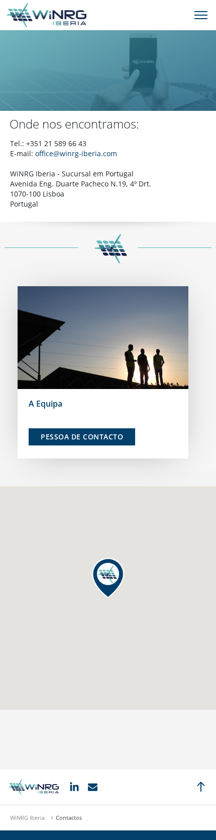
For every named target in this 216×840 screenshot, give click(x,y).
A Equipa (45, 403)
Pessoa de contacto (82, 436)
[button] (108, 578)
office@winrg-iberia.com (76, 153)
